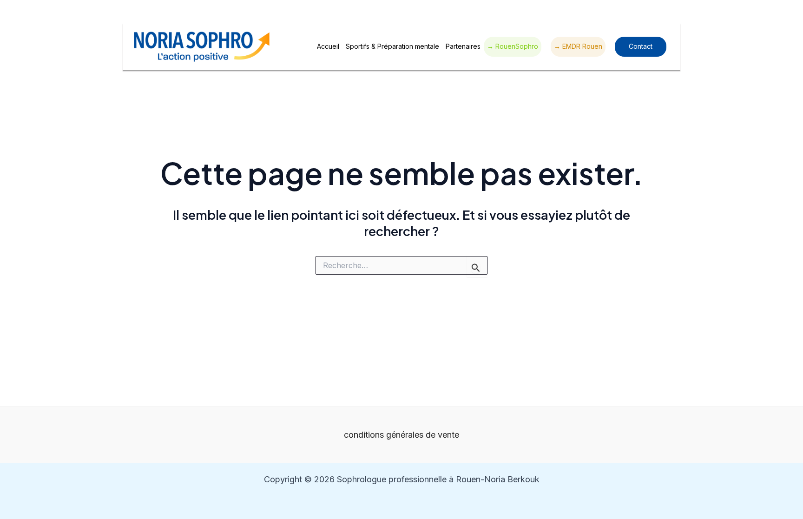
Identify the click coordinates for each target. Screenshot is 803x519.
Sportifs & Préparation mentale (392, 46)
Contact (640, 46)
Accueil (328, 46)
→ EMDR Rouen (578, 46)
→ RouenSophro (512, 46)
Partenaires (463, 46)
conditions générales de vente (401, 435)
